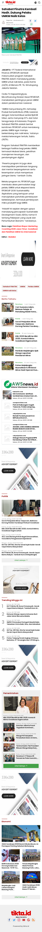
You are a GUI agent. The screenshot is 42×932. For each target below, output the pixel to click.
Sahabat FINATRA (10, 286)
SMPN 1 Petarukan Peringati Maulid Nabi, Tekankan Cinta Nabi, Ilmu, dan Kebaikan (23, 623)
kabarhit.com (18, 392)
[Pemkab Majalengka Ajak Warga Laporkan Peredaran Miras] (8, 352)
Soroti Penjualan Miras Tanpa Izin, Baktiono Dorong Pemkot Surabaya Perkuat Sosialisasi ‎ (27, 325)
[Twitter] (14, 920)
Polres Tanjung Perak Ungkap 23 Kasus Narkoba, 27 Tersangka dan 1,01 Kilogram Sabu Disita (23, 639)
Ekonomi (9, 23)
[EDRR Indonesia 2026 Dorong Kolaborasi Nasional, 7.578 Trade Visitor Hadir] (11, 855)
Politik (17, 319)
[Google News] (28, 920)
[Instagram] (19, 920)
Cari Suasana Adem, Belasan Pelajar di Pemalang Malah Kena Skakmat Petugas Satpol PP (26, 312)
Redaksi (12, 237)
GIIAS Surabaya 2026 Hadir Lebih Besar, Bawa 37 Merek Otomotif (31, 887)
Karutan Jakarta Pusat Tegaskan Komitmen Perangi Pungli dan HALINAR (27, 726)
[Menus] (3, 2)
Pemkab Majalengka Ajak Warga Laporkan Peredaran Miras (26, 353)
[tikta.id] (10, 2)
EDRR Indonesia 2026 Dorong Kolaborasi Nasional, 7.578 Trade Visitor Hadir (10, 866)
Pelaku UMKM (33, 286)
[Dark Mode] (35, 2)
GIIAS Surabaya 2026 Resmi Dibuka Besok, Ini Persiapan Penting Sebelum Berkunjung (20, 845)
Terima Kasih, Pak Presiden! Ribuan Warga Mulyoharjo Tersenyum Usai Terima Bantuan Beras (27, 747)
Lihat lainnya (20, 766)
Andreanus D (18, 20)
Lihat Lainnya (20, 560)
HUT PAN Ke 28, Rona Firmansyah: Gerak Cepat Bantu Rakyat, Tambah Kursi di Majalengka (21, 554)
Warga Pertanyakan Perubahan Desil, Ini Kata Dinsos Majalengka (26, 737)
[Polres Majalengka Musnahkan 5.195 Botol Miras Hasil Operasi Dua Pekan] (8, 366)
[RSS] (33, 920)
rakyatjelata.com (19, 414)
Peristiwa (19, 304)
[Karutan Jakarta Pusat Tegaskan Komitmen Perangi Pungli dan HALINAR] (9, 727)
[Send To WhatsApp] (31, 24)
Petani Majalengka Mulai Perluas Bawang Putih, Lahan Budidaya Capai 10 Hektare (31, 866)
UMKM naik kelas (9, 290)
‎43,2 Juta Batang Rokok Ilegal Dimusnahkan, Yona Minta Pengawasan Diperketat (20, 538)
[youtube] (24, 920)
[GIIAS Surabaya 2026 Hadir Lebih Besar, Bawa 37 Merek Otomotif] (31, 877)
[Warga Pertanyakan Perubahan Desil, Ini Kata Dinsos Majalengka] (9, 737)
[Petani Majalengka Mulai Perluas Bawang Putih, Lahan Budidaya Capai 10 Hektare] (31, 855)
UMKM (22, 286)
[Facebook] (9, 920)
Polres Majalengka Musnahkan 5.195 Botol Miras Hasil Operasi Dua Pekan (26, 369)
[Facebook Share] (30, 20)
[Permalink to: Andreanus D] (3, 22)
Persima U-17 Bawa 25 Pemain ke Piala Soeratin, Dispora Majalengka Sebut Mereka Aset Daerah (27, 757)
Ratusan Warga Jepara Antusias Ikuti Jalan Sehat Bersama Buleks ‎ (22, 615)
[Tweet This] (35, 20)
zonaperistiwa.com (20, 403)
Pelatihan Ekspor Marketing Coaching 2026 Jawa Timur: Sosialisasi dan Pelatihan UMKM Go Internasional (20, 229)
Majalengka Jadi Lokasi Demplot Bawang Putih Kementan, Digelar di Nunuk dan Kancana (10, 888)
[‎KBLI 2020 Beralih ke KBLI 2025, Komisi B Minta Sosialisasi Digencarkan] (8, 337)
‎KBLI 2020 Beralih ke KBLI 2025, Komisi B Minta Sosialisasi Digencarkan (26, 338)
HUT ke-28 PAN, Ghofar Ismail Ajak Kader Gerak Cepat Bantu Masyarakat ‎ (21, 546)
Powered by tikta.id (21, 926)
